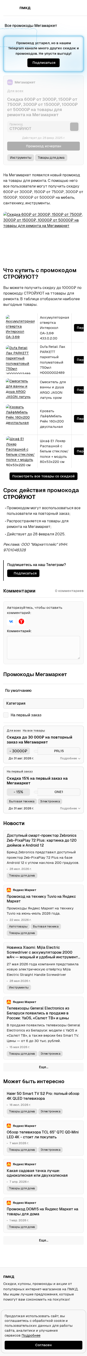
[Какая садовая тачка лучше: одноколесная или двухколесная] (43, 1176)
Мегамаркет (25, 82)
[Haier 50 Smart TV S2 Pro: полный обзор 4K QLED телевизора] (43, 1103)
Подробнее (31, 1335)
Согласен (43, 1345)
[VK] (11, 621)
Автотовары (18, 926)
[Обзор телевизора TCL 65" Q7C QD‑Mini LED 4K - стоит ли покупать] (43, 1138)
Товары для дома (51, 157)
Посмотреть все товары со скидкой (43, 476)
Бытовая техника (22, 801)
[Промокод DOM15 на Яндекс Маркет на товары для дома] (43, 1215)
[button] (70, 8)
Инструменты (20, 157)
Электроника (50, 801)
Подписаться (43, 63)
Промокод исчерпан (43, 146)
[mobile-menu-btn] (11, 8)
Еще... (43, 1067)
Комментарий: (19, 631)
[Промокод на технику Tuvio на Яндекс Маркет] (43, 911)
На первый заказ (26, 715)
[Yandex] (21, 621)
